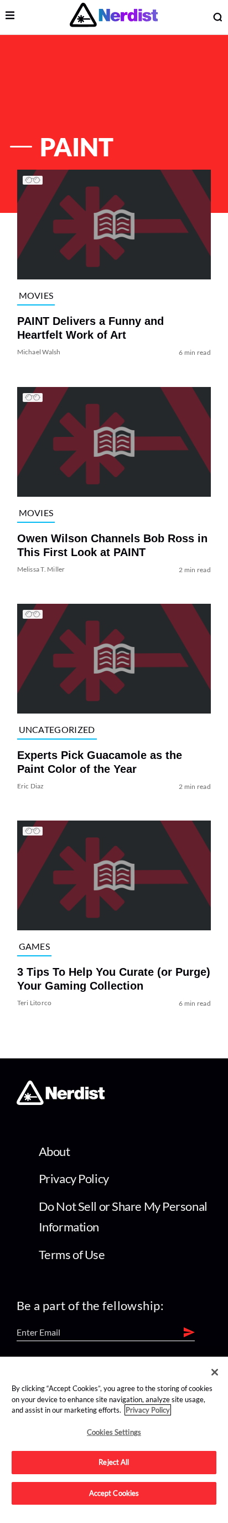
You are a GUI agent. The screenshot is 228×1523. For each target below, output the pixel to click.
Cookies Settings (114, 1432)
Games (34, 946)
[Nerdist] (114, 17)
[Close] (215, 1372)
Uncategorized (57, 729)
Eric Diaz (30, 786)
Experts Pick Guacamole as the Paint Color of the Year (99, 762)
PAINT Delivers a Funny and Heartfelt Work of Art (90, 328)
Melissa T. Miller (41, 569)
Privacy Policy (74, 1178)
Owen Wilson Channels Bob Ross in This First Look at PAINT (112, 545)
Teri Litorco (34, 1003)
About (54, 1151)
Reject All (114, 1462)
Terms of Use (72, 1254)
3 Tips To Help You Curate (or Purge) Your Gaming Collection (113, 979)
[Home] (61, 1102)
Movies (36, 295)
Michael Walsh (39, 352)
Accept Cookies (114, 1493)
